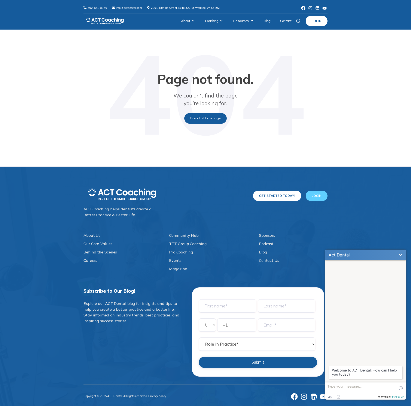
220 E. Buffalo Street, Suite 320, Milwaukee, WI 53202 (185, 7)
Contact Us (269, 260)
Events (175, 260)
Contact (286, 21)
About (185, 21)
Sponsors (267, 235)
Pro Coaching (181, 252)
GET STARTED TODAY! (277, 196)
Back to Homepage (205, 118)
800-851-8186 (98, 7)
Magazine (178, 268)
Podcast (266, 243)
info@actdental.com (129, 7)
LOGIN (317, 21)
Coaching (211, 21)
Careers (90, 260)
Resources (241, 21)
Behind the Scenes (100, 252)
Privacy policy (157, 396)
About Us (91, 235)
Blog (267, 21)
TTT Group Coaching (188, 243)
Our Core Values (97, 243)
